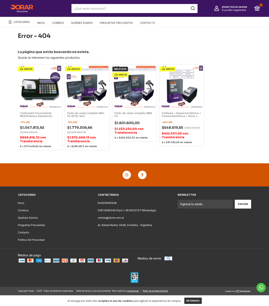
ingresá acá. (133, 291)
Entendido (193, 300)
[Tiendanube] (238, 291)
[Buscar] (192, 8)
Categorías (21, 22)
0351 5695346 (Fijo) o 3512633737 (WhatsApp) (127, 210)
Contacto (147, 22)
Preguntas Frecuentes (116, 22)
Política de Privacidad (31, 239)
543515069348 (107, 203)
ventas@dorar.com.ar (111, 217)
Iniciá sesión (238, 6)
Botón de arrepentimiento (155, 291)
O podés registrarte (234, 10)
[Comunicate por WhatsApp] (261, 287)
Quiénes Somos (82, 22)
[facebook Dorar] (142, 175)
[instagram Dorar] (127, 175)
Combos (58, 22)
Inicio (41, 22)
